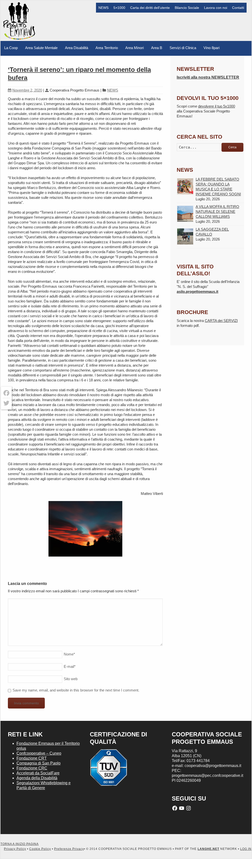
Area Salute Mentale (41, 48)
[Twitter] (6, 403)
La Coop (11, 48)
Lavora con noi (215, 8)
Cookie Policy (40, 849)
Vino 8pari (212, 48)
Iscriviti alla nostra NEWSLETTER (208, 77)
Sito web (71, 679)
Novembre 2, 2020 (27, 90)
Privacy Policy (15, 849)
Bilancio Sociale (187, 8)
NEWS (103, 8)
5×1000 (119, 8)
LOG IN (246, 849)
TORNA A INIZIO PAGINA (19, 844)
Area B (156, 48)
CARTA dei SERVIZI (221, 320)
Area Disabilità (76, 48)
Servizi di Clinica (183, 48)
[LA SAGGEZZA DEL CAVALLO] (185, 236)
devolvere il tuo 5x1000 (216, 106)
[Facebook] (6, 393)
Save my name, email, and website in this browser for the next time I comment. (76, 690)
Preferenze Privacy (69, 849)
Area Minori (134, 48)
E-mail (70, 666)
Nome (69, 654)
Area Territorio (106, 48)
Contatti (238, 8)
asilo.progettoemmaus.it (197, 291)
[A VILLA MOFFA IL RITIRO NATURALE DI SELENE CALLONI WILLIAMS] (185, 213)
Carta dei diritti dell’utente (150, 8)
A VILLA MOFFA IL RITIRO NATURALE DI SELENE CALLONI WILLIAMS (217, 212)
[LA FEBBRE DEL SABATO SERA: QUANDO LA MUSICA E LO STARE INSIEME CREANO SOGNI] (185, 186)
